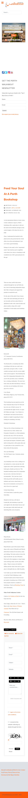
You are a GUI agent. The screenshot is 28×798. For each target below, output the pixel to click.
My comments (10, 633)
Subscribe (19, 633)
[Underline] (18, 678)
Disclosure (4, 775)
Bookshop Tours (19, 585)
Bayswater (6, 622)
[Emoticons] (15, 681)
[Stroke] (22, 678)
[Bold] (11, 678)
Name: (4, 99)
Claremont (6, 612)
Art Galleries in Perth (13, 596)
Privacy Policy (8, 772)
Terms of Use (16, 772)
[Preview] (19, 681)
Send (17, 748)
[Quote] (11, 681)
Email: (3, 105)
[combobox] (11, 12)
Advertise (16, 775)
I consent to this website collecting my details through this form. (14, 724)
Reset (10, 751)
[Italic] (14, 678)
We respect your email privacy (10, 114)
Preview (11, 748)
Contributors (8, 770)
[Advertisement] (11, 56)
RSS (7, 636)
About (2, 770)
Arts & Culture (16, 207)
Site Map (10, 775)
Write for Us (16, 770)
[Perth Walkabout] (14, 4)
